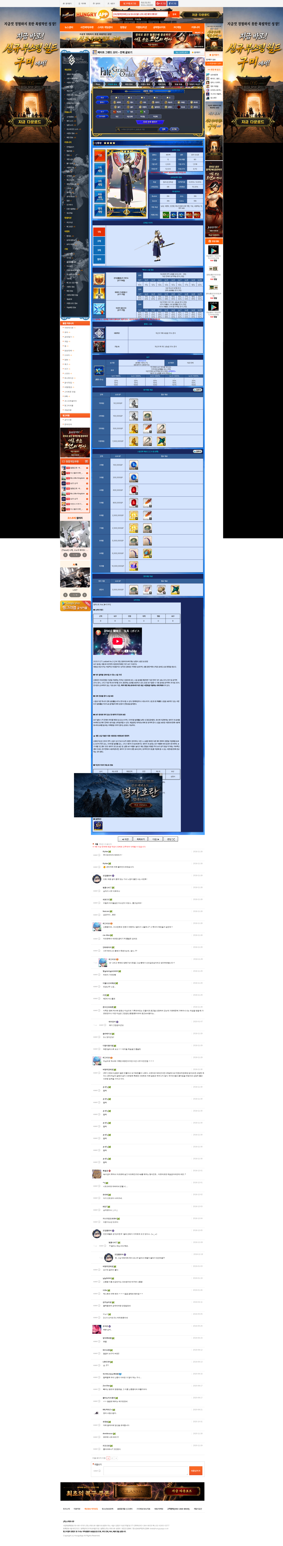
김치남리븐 (107, 1302)
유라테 (105, 1195)
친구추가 (70, 205)
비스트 (183, 107)
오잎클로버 (107, 876)
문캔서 (170, 107)
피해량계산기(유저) (73, 103)
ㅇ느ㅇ (105, 1314)
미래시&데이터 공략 (75, 270)
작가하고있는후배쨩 (111, 1374)
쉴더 (118, 107)
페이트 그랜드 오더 (108, 52)
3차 (99, 250)
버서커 (195, 102)
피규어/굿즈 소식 (74, 129)
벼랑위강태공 (108, 1069)
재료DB (69, 299)
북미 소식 (71, 121)
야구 (67, 369)
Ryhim (106, 852)
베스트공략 (70, 180)
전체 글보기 (126, 52)
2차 (99, 241)
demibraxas (108, 1434)
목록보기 (140, 839)
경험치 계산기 (71, 74)
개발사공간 (198, 1509)
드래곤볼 (138, 19)
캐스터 (170, 102)
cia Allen (106, 935)
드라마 (68, 355)
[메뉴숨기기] (198, 32)
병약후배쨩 (107, 1338)
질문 (69, 201)
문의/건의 (68, 424)
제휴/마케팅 (158, 1509)
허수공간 (70, 266)
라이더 (157, 102)
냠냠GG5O (107, 1278)
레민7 (105, 1207)
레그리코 (106, 923)
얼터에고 (157, 107)
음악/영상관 (72, 197)
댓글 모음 (178, 84)
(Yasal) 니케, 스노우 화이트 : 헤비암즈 (77, 550)
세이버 (118, 102)
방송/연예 (69, 351)
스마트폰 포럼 (69, 392)
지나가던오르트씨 (110, 1219)
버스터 (118, 112)
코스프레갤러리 (70, 401)
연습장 (69, 279)
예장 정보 (70, 87)
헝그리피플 (68, 405)
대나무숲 (70, 213)
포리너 (195, 107)
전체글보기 (70, 147)
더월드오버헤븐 (109, 983)
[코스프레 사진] (75, 534)
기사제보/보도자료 (143, 1509)
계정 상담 (71, 159)
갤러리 (70, 192)
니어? (75, 590)
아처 (144, 102)
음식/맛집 (69, 383)
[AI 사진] (75, 577)
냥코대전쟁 (214, 75)
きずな (105, 1087)
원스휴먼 (213, 98)
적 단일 (142, 117)
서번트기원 (71, 168)
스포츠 (68, 373)
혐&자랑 (70, 151)
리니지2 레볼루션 (216, 94)
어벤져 (144, 107)
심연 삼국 (74, 483)
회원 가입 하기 (146, 2)
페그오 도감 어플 (72, 283)
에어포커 (112, 1022)
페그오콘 (71, 227)
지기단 (70, 258)
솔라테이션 (107, 1034)
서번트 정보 (71, 83)
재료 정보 (162, 84)
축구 (67, 364)
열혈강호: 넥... (75, 468)
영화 (67, 360)
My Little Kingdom (77, 478)
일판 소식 (71, 125)
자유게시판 (69, 328)
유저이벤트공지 (73, 240)
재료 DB (70, 91)
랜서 (131, 102)
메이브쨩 (106, 1350)
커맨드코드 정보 (72, 95)
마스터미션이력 (73, 274)
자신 (117, 117)
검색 (174, 14)
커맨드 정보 (145, 84)
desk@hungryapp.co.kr (159, 1529)
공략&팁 (71, 176)
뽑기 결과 (71, 163)
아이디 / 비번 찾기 (147, 5)
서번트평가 (70, 107)
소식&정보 (71, 117)
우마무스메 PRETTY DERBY (216, 90)
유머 (67, 332)
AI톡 (67, 396)
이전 (125, 839)
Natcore (106, 911)
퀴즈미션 (70, 222)
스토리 (70, 188)
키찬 (105, 995)
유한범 (105, 1422)
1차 (99, 231)
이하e (105, 1290)
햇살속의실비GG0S (111, 971)
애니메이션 (69, 378)
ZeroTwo (106, 1386)
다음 (155, 839)
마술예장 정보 (71, 99)
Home (98, 84)
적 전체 (155, 117)
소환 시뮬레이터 (72, 78)
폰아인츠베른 (108, 1007)
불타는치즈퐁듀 (109, 1398)
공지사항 (71, 254)
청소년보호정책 (107, 1509)
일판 (69, 172)
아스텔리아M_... (76, 473)
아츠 (131, 112)
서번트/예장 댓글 (72, 295)
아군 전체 (130, 117)
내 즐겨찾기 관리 (214, 63)
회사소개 (66, 1509)
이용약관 (77, 1509)
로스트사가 (129, 19)
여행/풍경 (69, 387)
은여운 (105, 1326)
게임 (67, 341)
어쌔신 (183, 102)
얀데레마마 (107, 947)
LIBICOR (106, 1362)
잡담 (69, 155)
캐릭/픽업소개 (73, 184)
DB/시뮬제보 (72, 209)
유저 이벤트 (71, 244)
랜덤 (170, 839)
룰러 (131, 107)
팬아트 (70, 236)
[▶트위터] (107, 605)
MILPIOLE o (108, 1410)
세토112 (106, 900)
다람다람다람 (108, 1046)
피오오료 (106, 1446)
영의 (99, 259)
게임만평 (67, 410)
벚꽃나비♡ (107, 888)
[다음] (116, 1458)
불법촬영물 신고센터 (124, 1509)
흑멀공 (105, 1171)
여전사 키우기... (76, 504)
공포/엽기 (69, 337)
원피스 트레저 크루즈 (216, 82)
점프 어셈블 (214, 86)
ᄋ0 (104, 1183)
